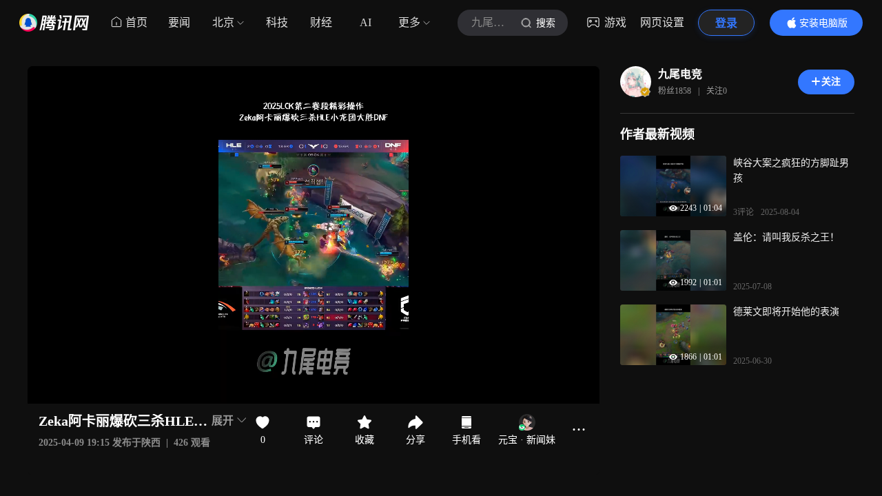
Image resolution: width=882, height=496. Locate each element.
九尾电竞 (680, 74)
